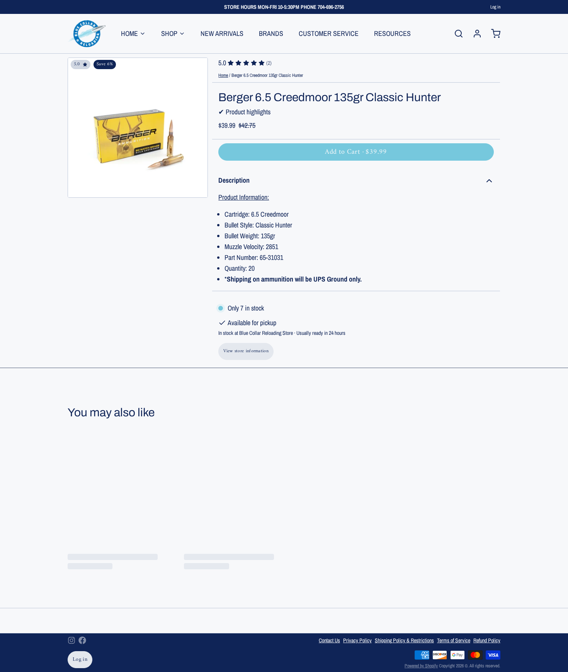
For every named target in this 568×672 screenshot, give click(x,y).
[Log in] (474, 33)
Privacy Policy (357, 640)
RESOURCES (392, 33)
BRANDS (271, 33)
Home (223, 75)
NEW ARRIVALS (222, 33)
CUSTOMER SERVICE (329, 33)
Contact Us (329, 640)
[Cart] (492, 33)
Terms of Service (453, 640)
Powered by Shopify (421, 666)
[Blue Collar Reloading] (86, 33)
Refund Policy (486, 640)
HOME (129, 33)
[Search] (455, 33)
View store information (246, 351)
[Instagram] (71, 640)
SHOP (169, 33)
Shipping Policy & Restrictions (404, 640)
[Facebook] (82, 640)
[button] (356, 152)
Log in (495, 7)
